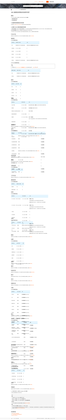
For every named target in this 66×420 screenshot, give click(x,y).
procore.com (36, 1)
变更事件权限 (32, 126)
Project (15, 24)
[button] (42, 6)
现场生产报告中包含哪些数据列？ (15, 413)
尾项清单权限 (32, 346)
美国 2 (34, 67)
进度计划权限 (32, 355)
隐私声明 (46, 418)
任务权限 (31, 384)
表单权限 (31, 263)
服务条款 (48, 418)
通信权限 (31, 161)
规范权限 (31, 359)
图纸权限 (31, 236)
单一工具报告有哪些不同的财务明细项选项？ (17, 414)
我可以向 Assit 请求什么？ (15, 415)
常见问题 (16, 9)
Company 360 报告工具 (19, 24)
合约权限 (38, 135)
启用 (25, 67)
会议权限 (31, 280)
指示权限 (31, 276)
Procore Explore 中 (20, 67)
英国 (36, 67)
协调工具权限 (32, 157)
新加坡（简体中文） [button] (41, 1)
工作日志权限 (32, 177)
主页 (13, 9)
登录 (54, 418)
